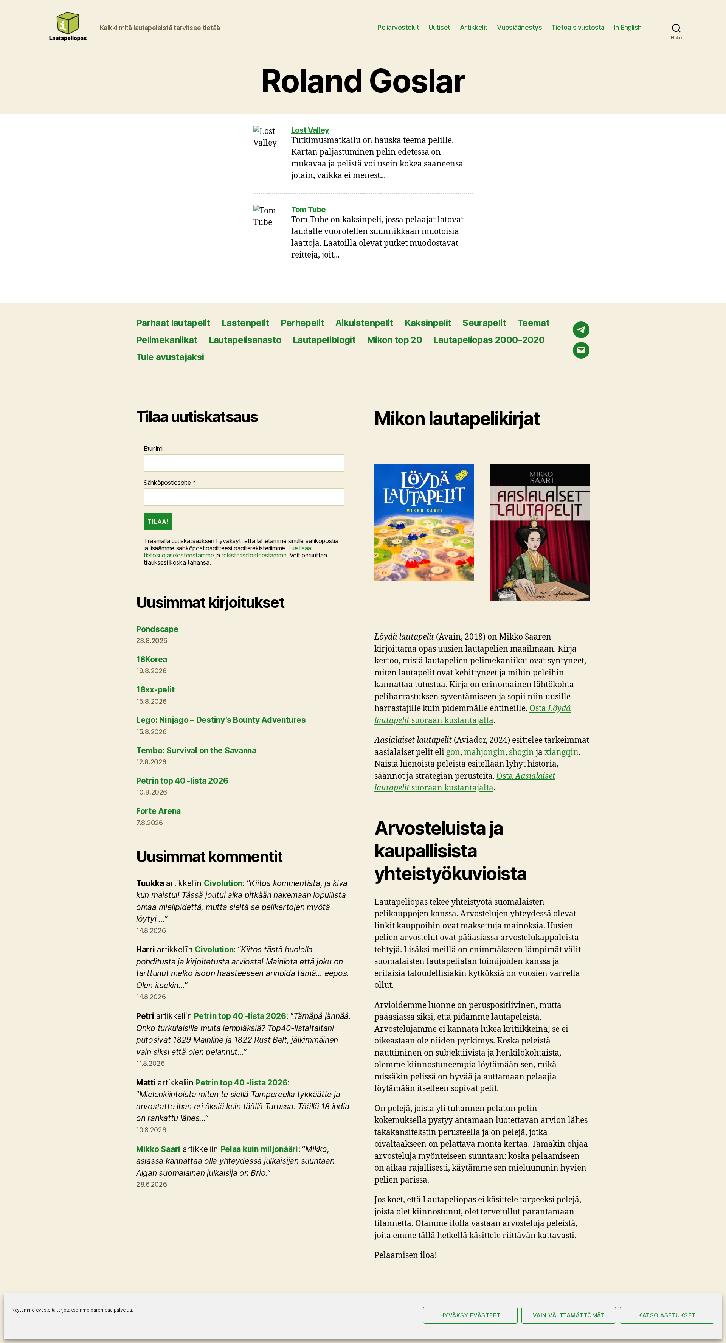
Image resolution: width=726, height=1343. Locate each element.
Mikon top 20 (394, 339)
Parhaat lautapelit (173, 322)
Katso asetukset (667, 1315)
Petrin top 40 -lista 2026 (182, 781)
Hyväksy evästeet (470, 1315)
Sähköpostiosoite (170, 482)
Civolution (223, 883)
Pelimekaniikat (166, 339)
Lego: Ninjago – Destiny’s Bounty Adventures (221, 720)
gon (453, 752)
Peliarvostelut (398, 27)
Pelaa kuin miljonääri (259, 1149)
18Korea (151, 659)
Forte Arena (158, 811)
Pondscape (157, 629)
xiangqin (561, 752)
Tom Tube (308, 209)
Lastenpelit (245, 322)
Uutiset (439, 27)
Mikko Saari (158, 1149)
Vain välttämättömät (569, 1315)
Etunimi (153, 448)
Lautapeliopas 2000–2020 (488, 339)
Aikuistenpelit (364, 322)
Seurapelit (484, 322)
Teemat (533, 322)
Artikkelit (473, 27)
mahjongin (484, 752)
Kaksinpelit (428, 322)
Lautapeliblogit (324, 339)
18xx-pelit (155, 689)
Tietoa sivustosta (578, 27)
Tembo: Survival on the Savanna (196, 750)
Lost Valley (310, 130)
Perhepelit (302, 322)
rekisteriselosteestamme (254, 555)
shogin (521, 752)
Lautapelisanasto (245, 339)
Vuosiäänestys (519, 27)
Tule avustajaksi (170, 356)
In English (628, 27)
